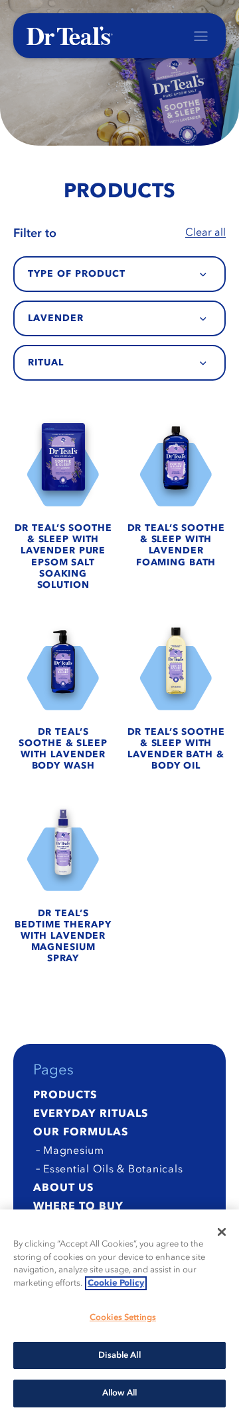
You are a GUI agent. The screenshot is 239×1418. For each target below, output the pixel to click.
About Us (63, 1188)
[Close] (222, 1232)
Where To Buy (78, 1207)
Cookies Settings (123, 1317)
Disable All (119, 1355)
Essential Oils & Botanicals (113, 1169)
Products (65, 1095)
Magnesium (73, 1151)
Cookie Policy (116, 1283)
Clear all (205, 233)
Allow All (119, 1393)
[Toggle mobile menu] (201, 36)
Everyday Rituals (90, 1114)
